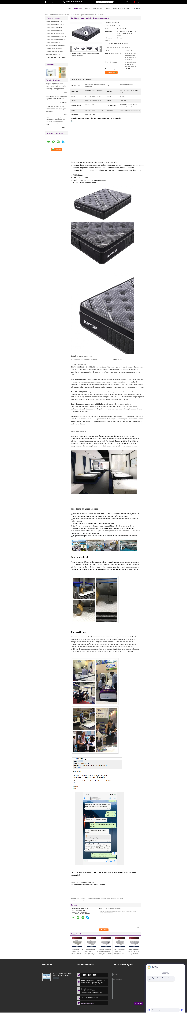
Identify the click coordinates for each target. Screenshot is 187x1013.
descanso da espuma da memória (55, 45)
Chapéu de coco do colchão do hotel (56, 57)
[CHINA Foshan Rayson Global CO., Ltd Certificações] (50, 72)
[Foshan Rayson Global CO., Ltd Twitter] (94, 974)
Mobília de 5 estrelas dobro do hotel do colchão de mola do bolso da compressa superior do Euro (119, 953)
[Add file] (148, 1010)
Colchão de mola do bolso (62, 14)
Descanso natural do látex (53, 48)
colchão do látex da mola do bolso (113, 898)
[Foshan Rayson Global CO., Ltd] (55, 7)
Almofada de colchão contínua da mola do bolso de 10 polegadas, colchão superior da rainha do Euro (105, 953)
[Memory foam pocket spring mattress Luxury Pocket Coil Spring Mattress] (83, 48)
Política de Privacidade (58, 1011)
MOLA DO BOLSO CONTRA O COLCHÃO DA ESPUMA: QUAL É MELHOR (62, 974)
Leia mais (55, 978)
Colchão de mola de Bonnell (53, 24)
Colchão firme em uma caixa (53, 33)
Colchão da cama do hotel (53, 27)
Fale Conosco (137, 8)
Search (115, 2)
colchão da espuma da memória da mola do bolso (90, 898)
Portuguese (139, 2)
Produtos (77, 8)
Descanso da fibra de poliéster (54, 51)
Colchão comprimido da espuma (54, 39)
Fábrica (107, 8)
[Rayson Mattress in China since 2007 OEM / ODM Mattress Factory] (86, 33)
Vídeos (87, 8)
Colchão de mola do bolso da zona (55, 36)
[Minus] (182, 967)
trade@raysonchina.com (54, 2)
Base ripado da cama (51, 54)
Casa (69, 8)
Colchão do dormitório (52, 42)
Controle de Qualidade (121, 8)
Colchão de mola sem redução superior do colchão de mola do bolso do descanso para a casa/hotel (133, 953)
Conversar (111, 72)
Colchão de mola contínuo (53, 30)
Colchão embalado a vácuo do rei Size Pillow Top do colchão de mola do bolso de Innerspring (91, 953)
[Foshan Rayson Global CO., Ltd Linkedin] (84, 974)
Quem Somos (97, 8)
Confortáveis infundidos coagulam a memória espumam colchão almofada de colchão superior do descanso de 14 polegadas (77, 954)
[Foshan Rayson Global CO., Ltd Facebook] (89, 974)
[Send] (182, 1010)
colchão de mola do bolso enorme (80, 901)
